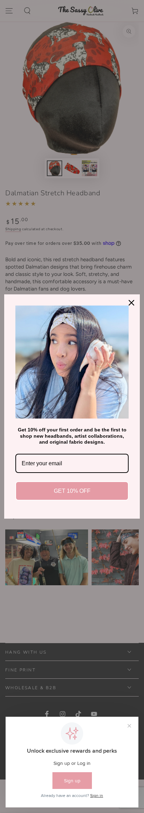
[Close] (131, 302)
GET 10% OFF (72, 491)
